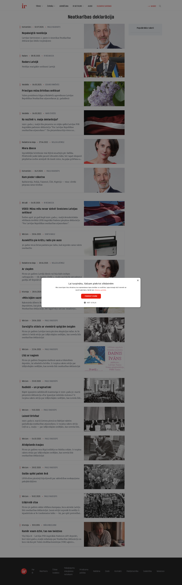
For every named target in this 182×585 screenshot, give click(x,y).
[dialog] (91, 292)
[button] (91, 302)
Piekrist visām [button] (91, 296)
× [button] (138, 280)
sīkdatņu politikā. (100, 290)
